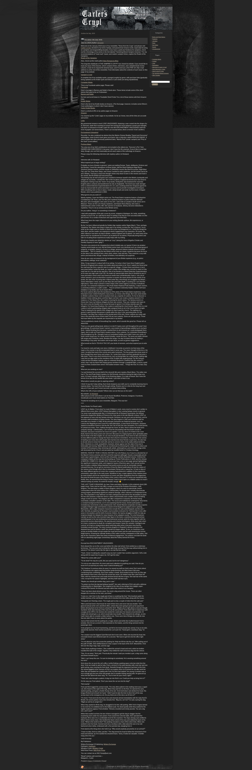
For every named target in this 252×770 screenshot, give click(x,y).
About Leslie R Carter (158, 71)
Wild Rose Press (99, 750)
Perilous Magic (86, 144)
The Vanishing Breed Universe (160, 73)
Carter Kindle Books (88, 108)
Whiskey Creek (97, 748)
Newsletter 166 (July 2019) (93, 40)
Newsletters (155, 65)
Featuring (154, 39)
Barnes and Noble (87, 94)
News (90, 761)
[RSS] (82, 767)
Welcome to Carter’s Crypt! (159, 67)
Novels (154, 47)
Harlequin (92, 746)
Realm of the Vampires (89, 58)
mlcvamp (100, 43)
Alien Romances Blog (110, 61)
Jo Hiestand (94, 394)
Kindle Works (85, 101)
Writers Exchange (110, 744)
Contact (154, 61)
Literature (154, 41)
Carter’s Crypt (86, 48)
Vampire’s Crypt (86, 75)
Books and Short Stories (158, 37)
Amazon (84, 113)
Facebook (84, 87)
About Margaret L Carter (158, 69)
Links (83, 121)
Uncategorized (156, 49)
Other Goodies (156, 75)
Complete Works (87, 82)
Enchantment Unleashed (89, 132)
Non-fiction (155, 45)
